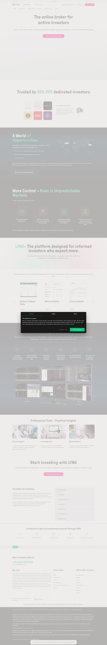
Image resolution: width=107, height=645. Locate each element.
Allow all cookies (77, 329)
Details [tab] (53, 313)
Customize (62, 329)
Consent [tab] (31, 313)
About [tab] (75, 313)
